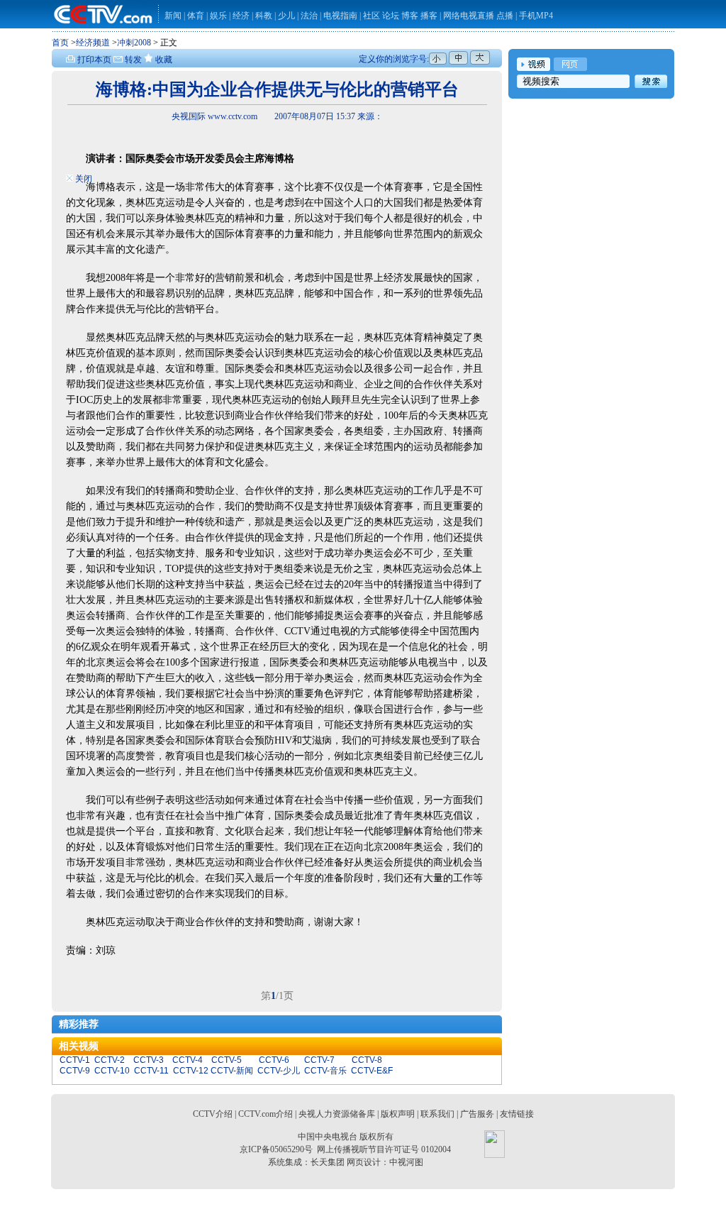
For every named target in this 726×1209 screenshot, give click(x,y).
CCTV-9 (75, 1071)
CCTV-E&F (372, 1071)
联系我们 (437, 1114)
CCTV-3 (148, 1060)
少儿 (286, 16)
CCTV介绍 (213, 1114)
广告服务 (477, 1114)
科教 (264, 16)
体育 (195, 16)
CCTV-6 (274, 1060)
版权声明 (398, 1114)
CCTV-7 (319, 1060)
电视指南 (340, 16)
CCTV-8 (367, 1060)
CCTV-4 (187, 1060)
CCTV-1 (75, 1060)
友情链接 (517, 1114)
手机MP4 (536, 16)
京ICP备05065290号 (276, 1149)
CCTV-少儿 (278, 1071)
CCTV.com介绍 (265, 1114)
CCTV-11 (151, 1071)
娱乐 (218, 16)
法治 (309, 16)
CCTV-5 (226, 1060)
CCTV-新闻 (232, 1071)
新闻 (173, 16)
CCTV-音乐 (325, 1071)
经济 (242, 16)
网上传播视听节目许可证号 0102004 (384, 1149)
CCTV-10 (112, 1071)
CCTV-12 (190, 1071)
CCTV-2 (109, 1060)
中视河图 (406, 1162)
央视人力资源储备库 (336, 1114)
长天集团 (328, 1162)
